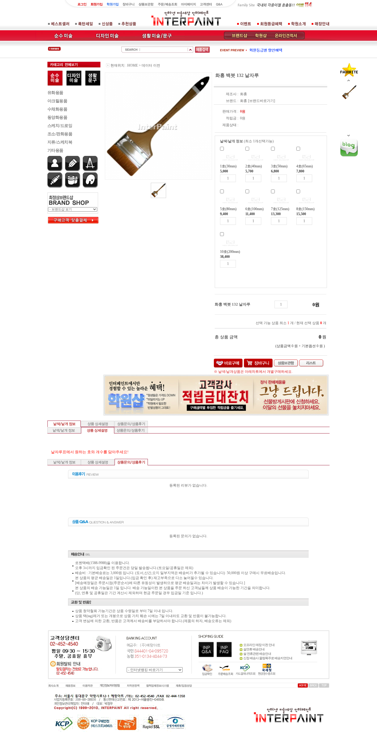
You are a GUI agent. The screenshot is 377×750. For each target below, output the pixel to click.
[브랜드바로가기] (261, 101)
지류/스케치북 (59, 142)
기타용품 (55, 150)
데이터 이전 (151, 65)
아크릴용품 (57, 101)
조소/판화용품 (59, 134)
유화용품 (55, 92)
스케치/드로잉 (59, 125)
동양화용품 (57, 117)
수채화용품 (57, 109)
